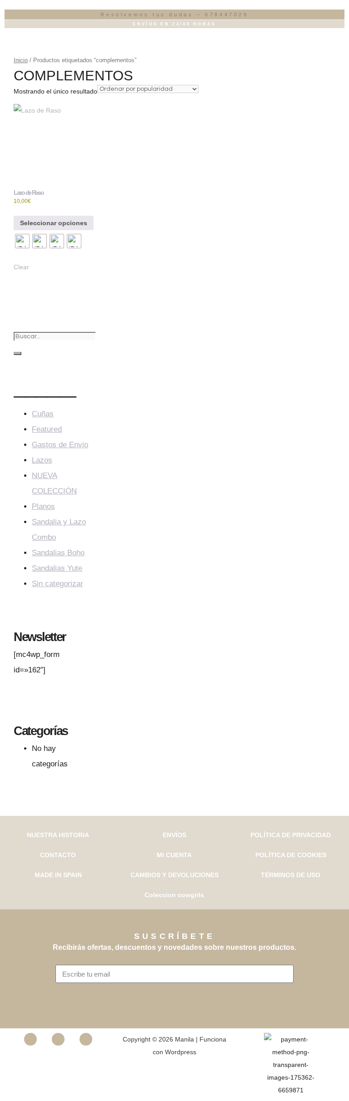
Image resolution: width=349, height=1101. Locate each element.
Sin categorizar (57, 583)
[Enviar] (175, 996)
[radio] (22, 241)
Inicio (21, 60)
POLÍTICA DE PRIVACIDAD (290, 835)
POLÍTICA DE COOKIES (290, 855)
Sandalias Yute (57, 568)
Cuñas (43, 414)
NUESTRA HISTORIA (58, 835)
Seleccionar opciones (53, 223)
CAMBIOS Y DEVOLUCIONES (174, 875)
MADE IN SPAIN (58, 875)
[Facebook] (30, 1039)
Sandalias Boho (58, 552)
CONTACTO (58, 855)
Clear (21, 267)
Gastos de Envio (60, 444)
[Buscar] (17, 353)
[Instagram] (58, 1039)
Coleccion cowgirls (174, 895)
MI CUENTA (174, 855)
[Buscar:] (55, 335)
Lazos (42, 460)
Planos (43, 506)
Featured (47, 429)
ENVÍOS (174, 835)
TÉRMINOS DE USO (290, 875)
